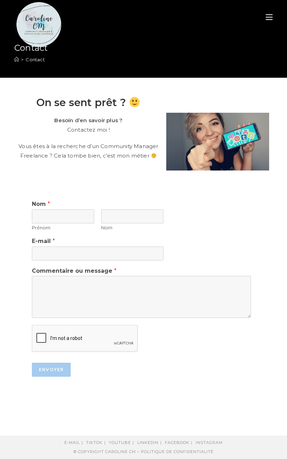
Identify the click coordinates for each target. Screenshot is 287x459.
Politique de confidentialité (177, 451)
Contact (35, 59)
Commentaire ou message (74, 270)
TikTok (94, 442)
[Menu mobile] (269, 17)
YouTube (120, 442)
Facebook (177, 442)
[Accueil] (16, 59)
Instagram (209, 442)
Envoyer (51, 369)
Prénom (41, 227)
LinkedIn (148, 442)
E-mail (43, 241)
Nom (41, 204)
